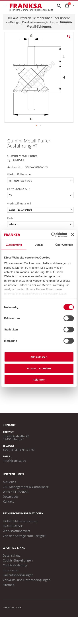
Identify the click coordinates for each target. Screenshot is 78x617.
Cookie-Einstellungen (18, 560)
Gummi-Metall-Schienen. (49, 24)
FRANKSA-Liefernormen (20, 521)
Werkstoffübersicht (16, 531)
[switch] (68, 319)
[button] (68, 39)
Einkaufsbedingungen (18, 575)
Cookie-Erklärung (15, 565)
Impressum (11, 570)
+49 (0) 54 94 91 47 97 (19, 450)
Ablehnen (39, 379)
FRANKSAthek (13, 526)
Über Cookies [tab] (64, 244)
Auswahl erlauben (39, 368)
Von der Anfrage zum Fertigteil (24, 536)
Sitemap (9, 585)
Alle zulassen (39, 357)
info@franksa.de (14, 460)
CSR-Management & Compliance (26, 487)
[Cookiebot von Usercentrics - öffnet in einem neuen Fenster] (51, 234)
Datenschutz (11, 555)
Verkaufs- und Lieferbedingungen (26, 580)
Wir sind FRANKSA (15, 492)
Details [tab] (39, 244)
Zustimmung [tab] (14, 244)
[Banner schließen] (72, 234)
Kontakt (8, 501)
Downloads (11, 496)
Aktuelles (9, 482)
